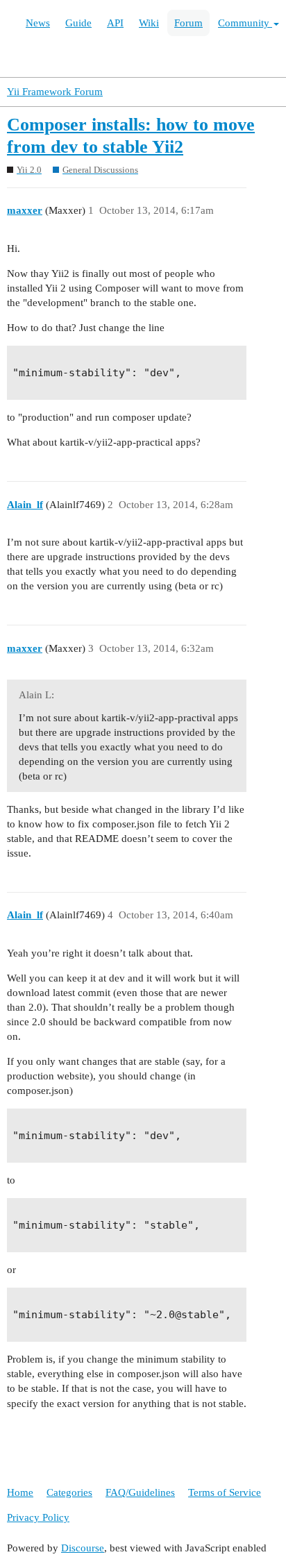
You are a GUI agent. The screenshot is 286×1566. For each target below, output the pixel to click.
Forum (188, 22)
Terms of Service (224, 1492)
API (115, 22)
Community (245, 22)
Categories (69, 1492)
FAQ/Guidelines (140, 1492)
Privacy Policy (38, 1517)
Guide (78, 22)
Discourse (82, 1548)
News (38, 22)
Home (20, 1492)
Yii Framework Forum (55, 91)
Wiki (149, 22)
